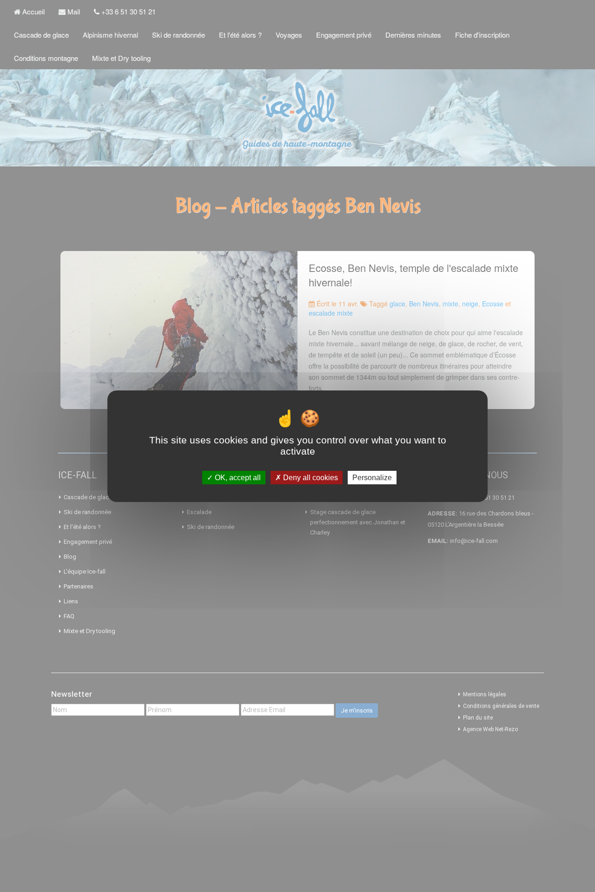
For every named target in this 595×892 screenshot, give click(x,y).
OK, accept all (237, 477)
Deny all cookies (309, 477)
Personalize (372, 477)
